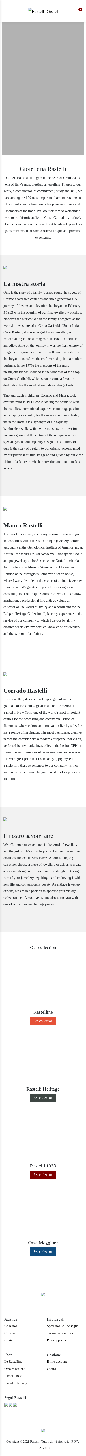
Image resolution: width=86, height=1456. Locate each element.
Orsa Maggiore (14, 1368)
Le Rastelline (13, 1361)
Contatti (9, 1340)
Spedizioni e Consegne (63, 1326)
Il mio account (57, 1361)
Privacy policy (57, 1340)
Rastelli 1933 (13, 1376)
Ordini (51, 1368)
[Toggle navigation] (7, 11)
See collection (43, 1021)
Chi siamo (11, 1333)
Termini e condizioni (61, 1333)
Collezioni (11, 1326)
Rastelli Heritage (15, 1383)
